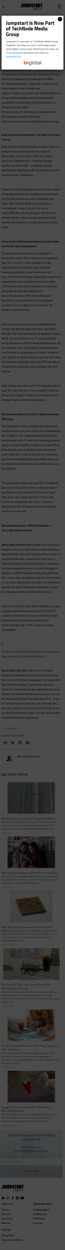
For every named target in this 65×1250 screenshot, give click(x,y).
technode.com (13, 56)
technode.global (14, 53)
